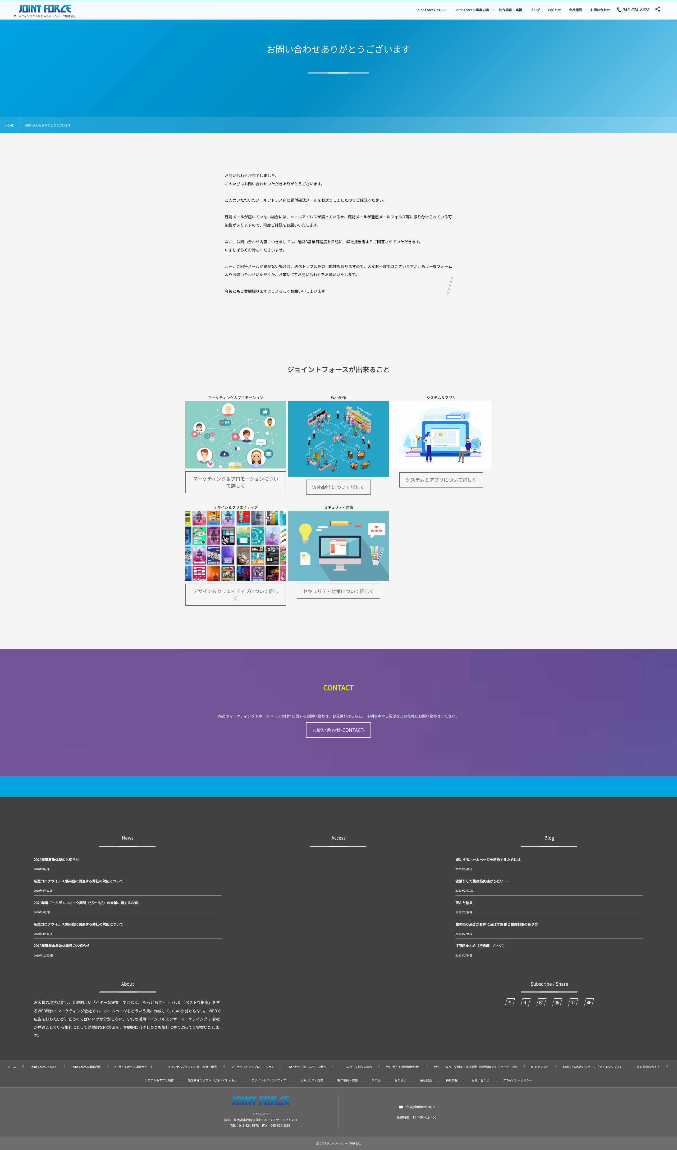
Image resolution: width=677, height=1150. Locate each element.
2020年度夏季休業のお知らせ (56, 859)
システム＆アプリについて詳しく (441, 479)
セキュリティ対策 (338, 507)
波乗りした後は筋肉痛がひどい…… (482, 880)
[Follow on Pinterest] (573, 1002)
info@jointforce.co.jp (419, 1106)
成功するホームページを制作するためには (487, 859)
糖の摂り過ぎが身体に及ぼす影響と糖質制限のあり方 (496, 924)
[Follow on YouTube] (557, 1002)
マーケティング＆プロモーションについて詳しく (235, 482)
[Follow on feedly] (589, 1002)
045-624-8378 (249, 1125)
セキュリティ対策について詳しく (338, 591)
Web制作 (338, 397)
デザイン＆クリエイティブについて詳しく (235, 595)
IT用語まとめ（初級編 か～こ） (481, 945)
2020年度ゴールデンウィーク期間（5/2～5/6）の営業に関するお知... (87, 902)
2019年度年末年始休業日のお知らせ (62, 945)
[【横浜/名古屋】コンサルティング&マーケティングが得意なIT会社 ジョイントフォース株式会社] (45, 8)
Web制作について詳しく (338, 487)
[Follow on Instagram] (541, 1002)
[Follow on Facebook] (525, 1002)
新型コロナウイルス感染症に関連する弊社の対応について (78, 880)
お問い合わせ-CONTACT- (338, 730)
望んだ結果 (464, 902)
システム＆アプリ (441, 397)
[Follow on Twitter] (510, 1002)
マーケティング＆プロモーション (235, 397)
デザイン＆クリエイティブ (236, 507)
